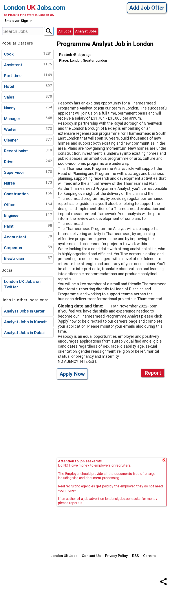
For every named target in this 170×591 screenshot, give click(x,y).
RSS (135, 556)
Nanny (28, 107)
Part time (28, 75)
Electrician (28, 258)
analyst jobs (86, 31)
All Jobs (64, 31)
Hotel (28, 86)
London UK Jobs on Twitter (22, 284)
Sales (28, 97)
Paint (28, 226)
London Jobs (27, 7)
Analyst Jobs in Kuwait (25, 321)
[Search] (49, 31)
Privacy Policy (116, 556)
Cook (28, 54)
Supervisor (28, 172)
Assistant (28, 64)
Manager (28, 118)
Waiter (28, 129)
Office (28, 204)
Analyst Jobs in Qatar (24, 311)
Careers (149, 556)
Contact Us (91, 556)
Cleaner (28, 140)
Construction (28, 193)
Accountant (28, 236)
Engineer (28, 215)
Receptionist (28, 150)
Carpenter (28, 247)
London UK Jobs (64, 556)
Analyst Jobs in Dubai (24, 332)
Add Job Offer (146, 8)
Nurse (28, 183)
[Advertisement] (94, 80)
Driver (28, 161)
